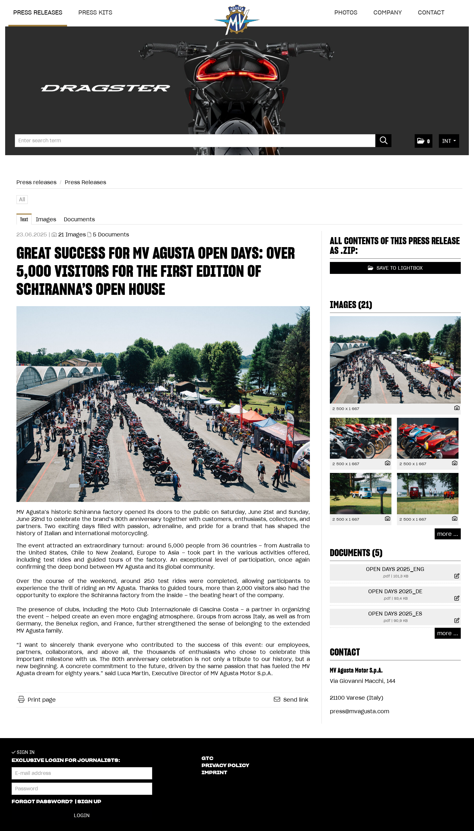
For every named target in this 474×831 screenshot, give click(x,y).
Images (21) (351, 304)
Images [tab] (46, 219)
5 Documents (111, 234)
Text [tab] (24, 219)
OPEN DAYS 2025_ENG (395, 569)
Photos (345, 12)
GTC (207, 758)
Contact (431, 12)
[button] (423, 141)
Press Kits (95, 12)
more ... (447, 534)
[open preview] (163, 404)
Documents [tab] (79, 219)
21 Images (72, 234)
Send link (295, 699)
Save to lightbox (399, 268)
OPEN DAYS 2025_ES (395, 613)
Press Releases (85, 182)
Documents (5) (356, 552)
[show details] (455, 408)
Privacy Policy (225, 765)
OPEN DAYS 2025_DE (395, 591)
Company (387, 12)
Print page (42, 699)
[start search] (383, 140)
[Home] (237, 21)
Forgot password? (43, 802)
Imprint (214, 773)
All (22, 199)
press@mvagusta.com (359, 711)
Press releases (37, 12)
